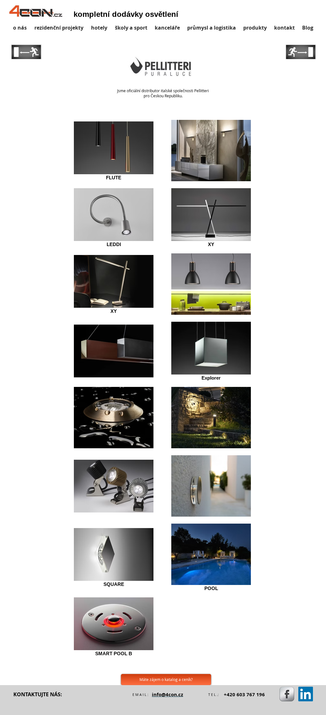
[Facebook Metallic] (287, 694)
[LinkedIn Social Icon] (305, 694)
